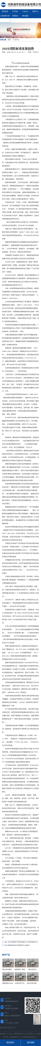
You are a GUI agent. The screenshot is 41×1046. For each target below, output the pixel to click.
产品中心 (25, 11)
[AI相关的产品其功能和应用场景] (20, 981)
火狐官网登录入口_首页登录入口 (24, 1034)
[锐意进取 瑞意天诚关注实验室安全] (20, 967)
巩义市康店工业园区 (12, 1023)
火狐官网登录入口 (15, 1037)
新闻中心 (35, 11)
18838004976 (11, 1001)
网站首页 (5, 11)
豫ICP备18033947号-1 (8, 1028)
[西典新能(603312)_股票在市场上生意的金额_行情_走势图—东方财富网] (8, 981)
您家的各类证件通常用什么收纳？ (19, 945)
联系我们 (15, 16)
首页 (9, 40)
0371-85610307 (12, 1016)
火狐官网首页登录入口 (30, 1037)
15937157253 (11, 1008)
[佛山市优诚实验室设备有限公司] (8, 967)
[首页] (20, 7)
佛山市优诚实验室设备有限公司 (13, 969)
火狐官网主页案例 (5, 18)
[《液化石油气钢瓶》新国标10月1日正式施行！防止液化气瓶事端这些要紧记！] (33, 967)
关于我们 (15, 11)
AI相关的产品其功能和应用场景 (25, 983)
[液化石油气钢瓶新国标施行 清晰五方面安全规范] (33, 981)
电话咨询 (10, 1043)
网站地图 (25, 16)
